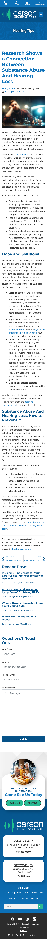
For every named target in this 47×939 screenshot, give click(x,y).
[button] (41, 14)
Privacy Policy (23, 927)
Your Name (7, 649)
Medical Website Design (18, 935)
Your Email (7, 662)
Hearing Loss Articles (14, 92)
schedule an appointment (21, 549)
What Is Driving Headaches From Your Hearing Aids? (22, 604)
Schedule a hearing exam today (22, 527)
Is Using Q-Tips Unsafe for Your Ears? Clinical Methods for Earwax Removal (22, 576)
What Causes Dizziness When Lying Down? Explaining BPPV (20, 591)
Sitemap (23, 930)
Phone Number (9, 675)
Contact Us (14, 898)
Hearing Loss (37, 892)
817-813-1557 (23, 876)
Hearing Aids (22, 892)
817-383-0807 (23, 852)
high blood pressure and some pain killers (27, 331)
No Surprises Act (30, 898)
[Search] (40, 906)
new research (21, 154)
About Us (8, 892)
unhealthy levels (16, 329)
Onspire (35, 935)
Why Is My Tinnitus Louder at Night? (20, 618)
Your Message (8, 688)
